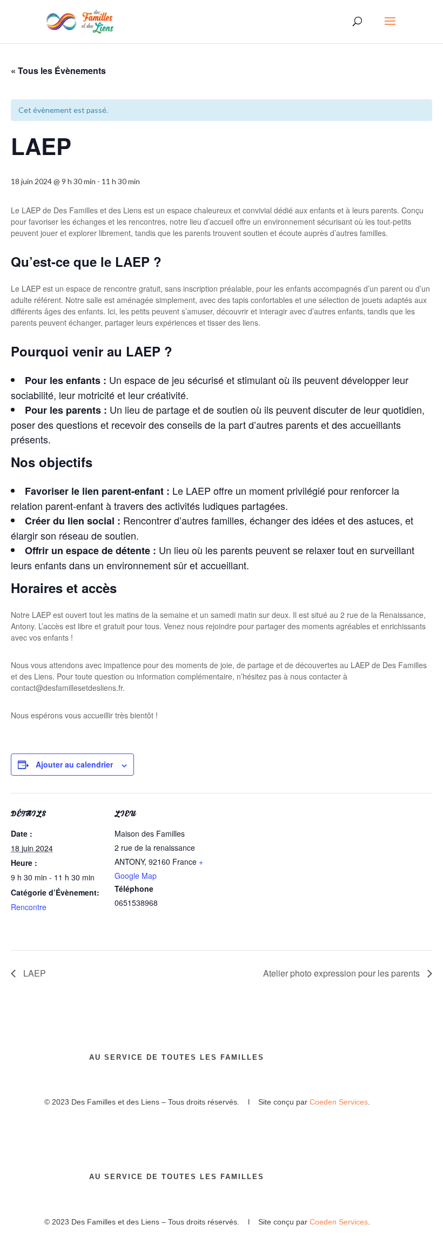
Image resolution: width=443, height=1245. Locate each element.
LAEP (33, 973)
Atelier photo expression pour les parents (342, 973)
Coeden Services (339, 1102)
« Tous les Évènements (58, 70)
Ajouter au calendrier (74, 764)
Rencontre (28, 906)
